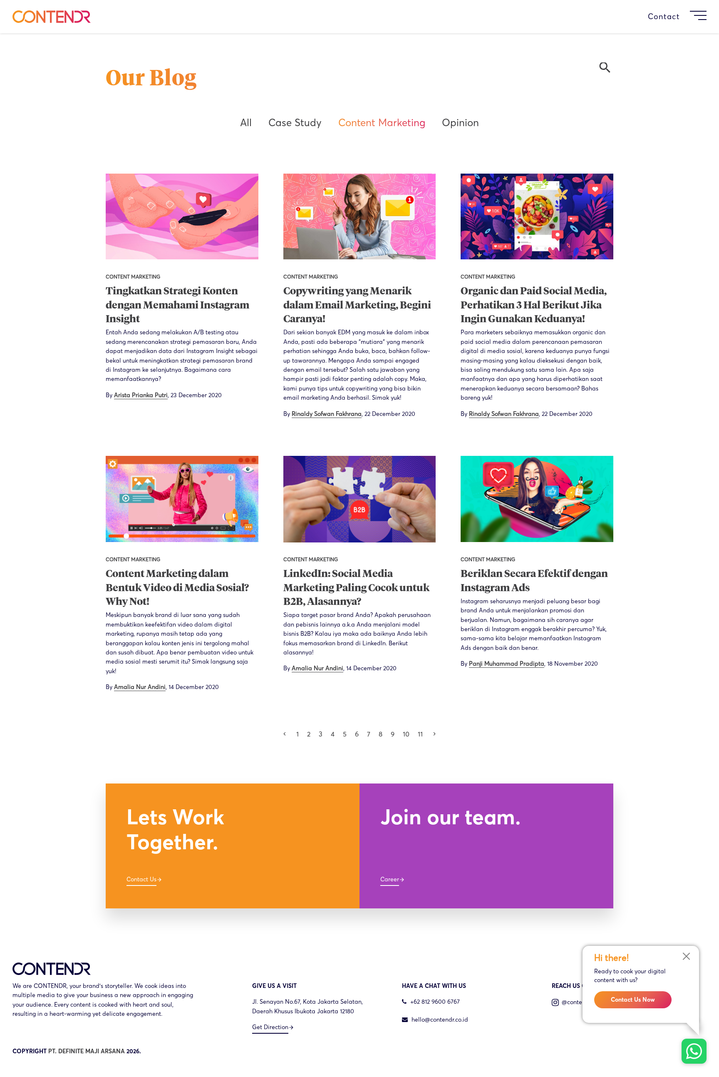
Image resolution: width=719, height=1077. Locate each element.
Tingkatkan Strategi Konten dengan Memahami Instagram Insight (177, 305)
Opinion (460, 123)
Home (410, 16)
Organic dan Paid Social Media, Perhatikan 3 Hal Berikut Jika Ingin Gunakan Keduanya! (534, 305)
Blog (637, 16)
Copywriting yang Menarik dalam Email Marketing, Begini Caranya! (357, 305)
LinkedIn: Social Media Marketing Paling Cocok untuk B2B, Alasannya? (356, 588)
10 (406, 734)
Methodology (535, 16)
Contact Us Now (633, 999)
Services (482, 16)
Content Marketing (381, 123)
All (246, 123)
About (444, 16)
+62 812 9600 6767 (434, 1001)
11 (420, 734)
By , (164, 395)
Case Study (595, 16)
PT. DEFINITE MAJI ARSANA (86, 1051)
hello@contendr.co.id (440, 1019)
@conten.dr (576, 1002)
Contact (664, 16)
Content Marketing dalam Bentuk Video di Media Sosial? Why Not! (177, 588)
